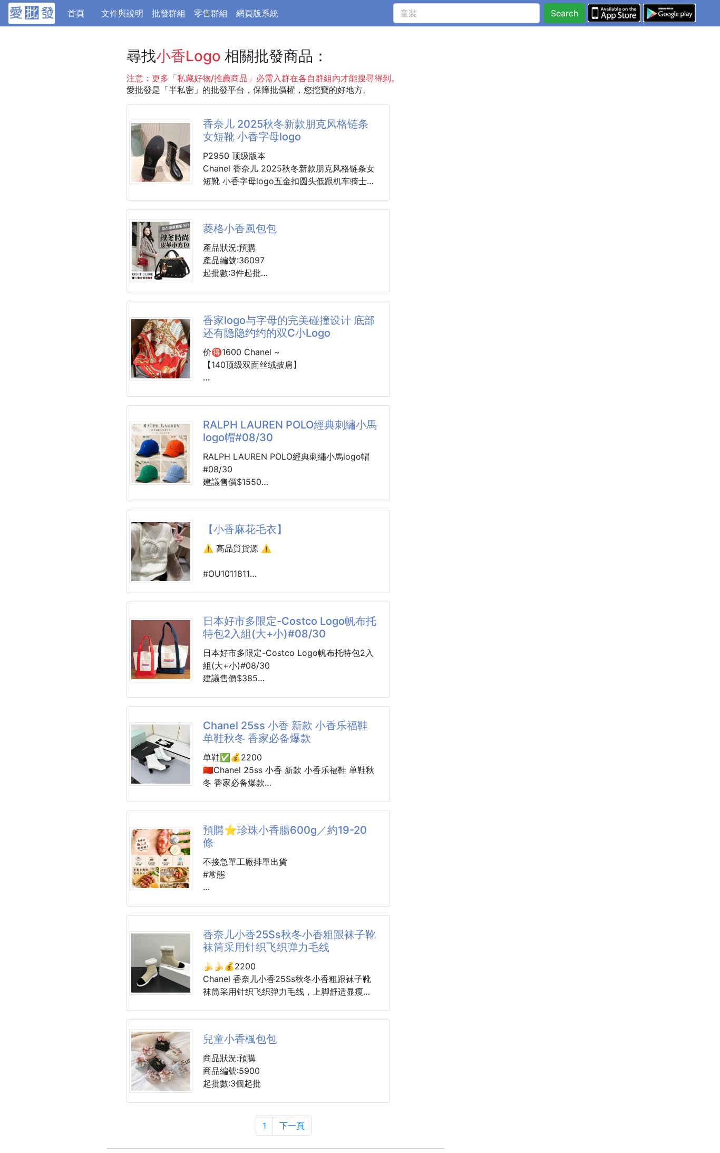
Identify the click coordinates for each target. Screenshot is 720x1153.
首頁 (82, 12)
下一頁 (292, 1125)
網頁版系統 (257, 13)
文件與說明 (122, 13)
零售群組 (211, 13)
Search (564, 13)
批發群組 (169, 13)
